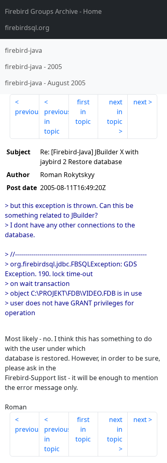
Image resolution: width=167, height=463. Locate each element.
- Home (53, 11)
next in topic (114, 111)
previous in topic (56, 121)
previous (27, 111)
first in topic (83, 111)
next (140, 101)
